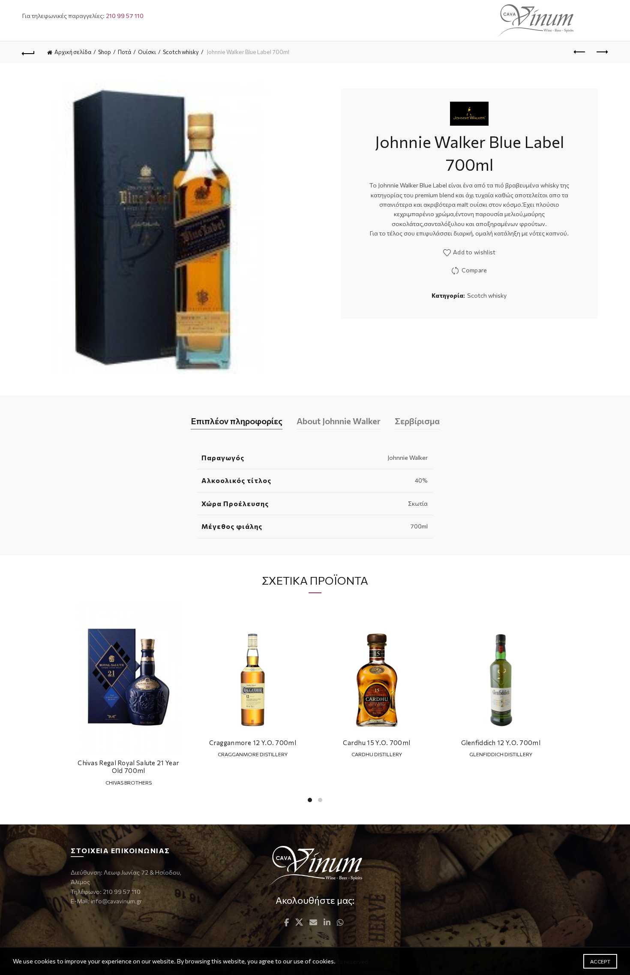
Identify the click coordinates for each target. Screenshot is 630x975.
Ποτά (124, 51)
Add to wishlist (474, 252)
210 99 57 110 (125, 15)
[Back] (28, 52)
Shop (104, 51)
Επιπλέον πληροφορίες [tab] (236, 421)
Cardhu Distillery (376, 754)
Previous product (580, 52)
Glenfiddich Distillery (500, 754)
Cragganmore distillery (253, 754)
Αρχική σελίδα (72, 51)
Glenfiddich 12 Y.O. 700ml (501, 742)
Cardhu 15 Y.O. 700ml (376, 742)
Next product (601, 52)
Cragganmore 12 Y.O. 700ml (253, 742)
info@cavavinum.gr (116, 901)
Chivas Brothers (128, 782)
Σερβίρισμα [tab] (417, 421)
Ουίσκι (147, 51)
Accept (600, 961)
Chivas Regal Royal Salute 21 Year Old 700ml (128, 766)
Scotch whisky (181, 51)
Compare (474, 270)
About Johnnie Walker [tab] (339, 421)
